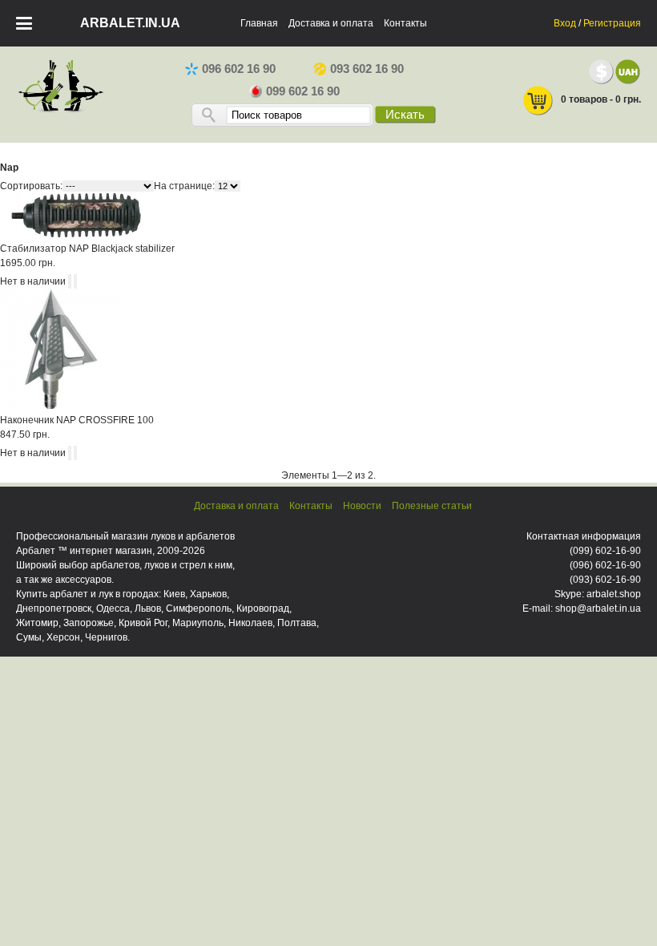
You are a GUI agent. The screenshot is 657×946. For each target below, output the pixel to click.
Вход (565, 23)
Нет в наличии (33, 281)
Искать (405, 114)
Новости (362, 505)
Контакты (405, 23)
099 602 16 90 (303, 91)
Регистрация (612, 23)
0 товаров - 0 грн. (601, 99)
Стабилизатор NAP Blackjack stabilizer (87, 248)
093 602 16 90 (367, 69)
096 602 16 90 (239, 69)
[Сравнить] (69, 281)
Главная (259, 23)
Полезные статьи (432, 505)
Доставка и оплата (330, 23)
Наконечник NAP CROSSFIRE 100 (77, 420)
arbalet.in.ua (130, 23)
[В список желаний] (75, 281)
